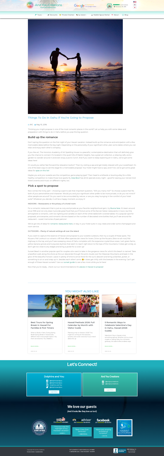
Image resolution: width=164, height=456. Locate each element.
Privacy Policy (31, 451)
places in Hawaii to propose (91, 267)
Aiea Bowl (75, 178)
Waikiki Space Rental (101, 15)
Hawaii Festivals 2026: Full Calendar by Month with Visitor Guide (81, 325)
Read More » (35, 346)
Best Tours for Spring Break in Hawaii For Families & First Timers (42, 325)
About (116, 15)
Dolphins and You (54, 376)
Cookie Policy (39, 451)
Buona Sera (115, 208)
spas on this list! (42, 171)
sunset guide (69, 262)
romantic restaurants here (61, 224)
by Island (81, 15)
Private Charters (68, 15)
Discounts (53, 15)
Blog (126, 15)
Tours (39, 15)
